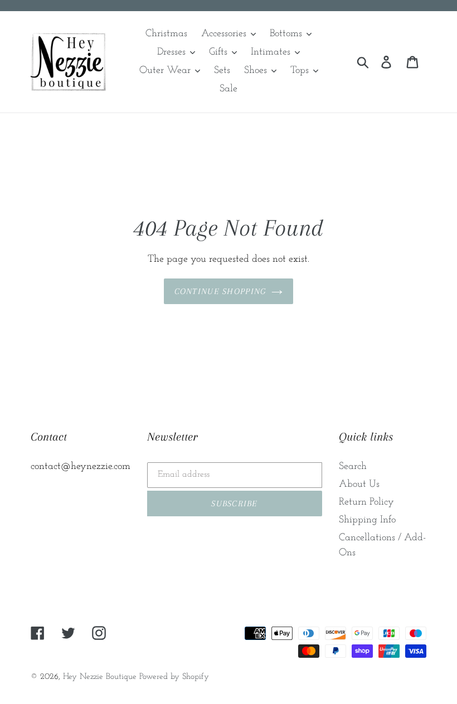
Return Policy (366, 502)
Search (353, 467)
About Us (359, 485)
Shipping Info (367, 520)
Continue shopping (220, 291)
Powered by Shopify (174, 677)
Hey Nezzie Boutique (100, 677)
